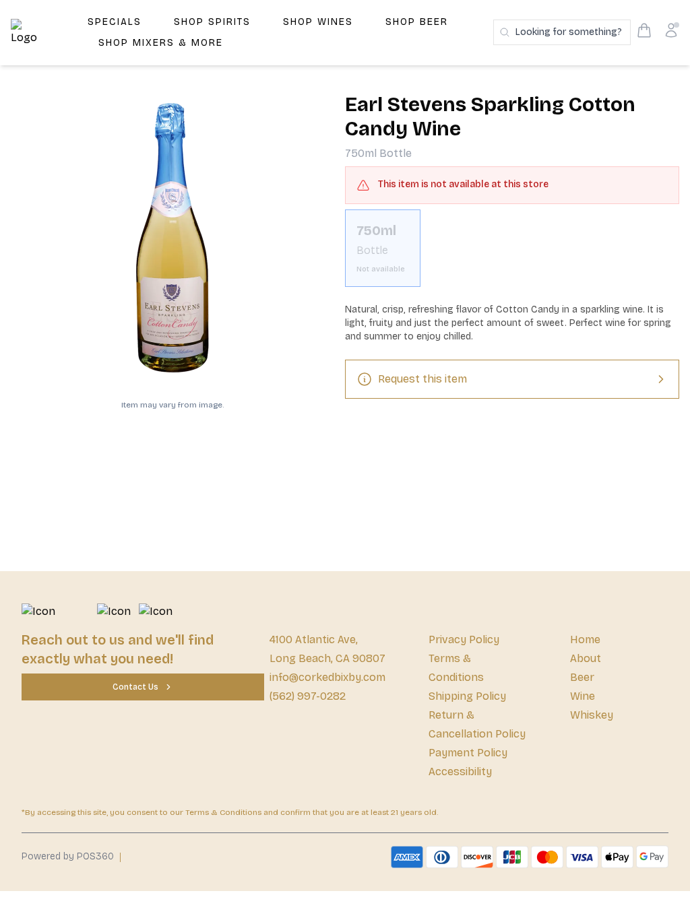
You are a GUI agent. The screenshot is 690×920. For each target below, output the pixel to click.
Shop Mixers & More (160, 42)
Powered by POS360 (68, 856)
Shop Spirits (212, 22)
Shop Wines (318, 22)
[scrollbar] (512, 253)
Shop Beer (416, 22)
